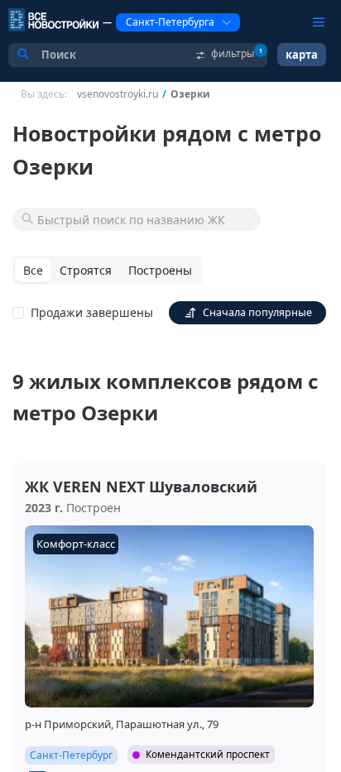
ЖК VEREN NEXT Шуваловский (141, 486)
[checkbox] (86, 313)
